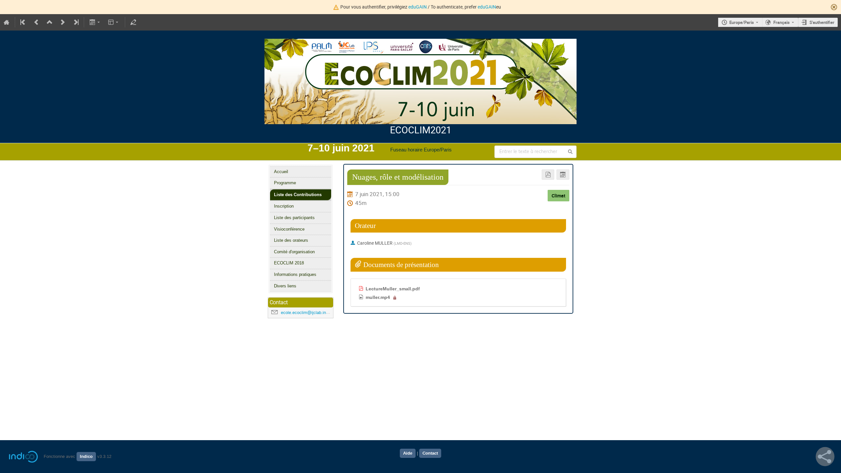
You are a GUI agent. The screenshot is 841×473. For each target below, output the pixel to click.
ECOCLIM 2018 (289, 262)
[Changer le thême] (113, 22)
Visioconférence (289, 229)
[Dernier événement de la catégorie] (75, 22)
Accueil (281, 171)
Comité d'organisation (294, 251)
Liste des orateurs (291, 240)
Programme (285, 182)
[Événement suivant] (62, 22)
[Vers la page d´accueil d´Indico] (6, 22)
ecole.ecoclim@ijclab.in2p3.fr (309, 312)
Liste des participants (294, 217)
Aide (407, 453)
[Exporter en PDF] (548, 174)
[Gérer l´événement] (133, 22)
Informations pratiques (295, 274)
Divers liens (285, 285)
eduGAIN (417, 7)
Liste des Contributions (298, 194)
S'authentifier (821, 22)
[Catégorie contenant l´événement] (49, 22)
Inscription (284, 206)
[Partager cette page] (825, 456)
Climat (558, 195)
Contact (430, 453)
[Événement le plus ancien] (23, 22)
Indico (86, 457)
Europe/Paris (741, 22)
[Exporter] (95, 22)
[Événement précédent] (36, 22)
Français (781, 22)
